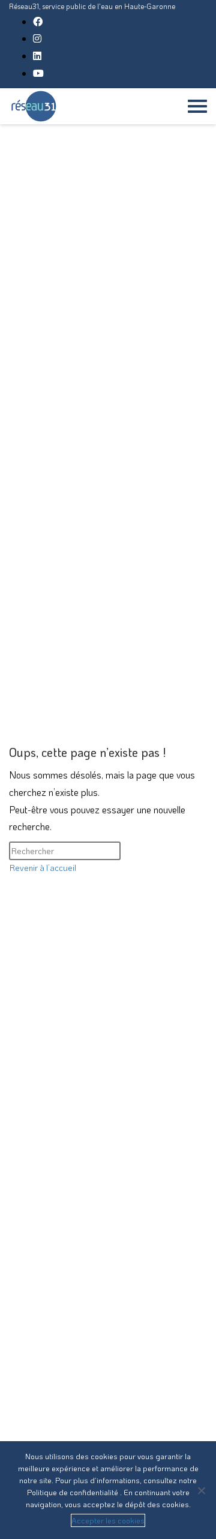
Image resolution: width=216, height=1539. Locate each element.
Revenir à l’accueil (43, 867)
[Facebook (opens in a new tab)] (38, 21)
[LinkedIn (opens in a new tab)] (37, 55)
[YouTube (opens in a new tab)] (38, 73)
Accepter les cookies (108, 1520)
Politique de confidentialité (73, 1492)
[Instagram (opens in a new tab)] (37, 38)
